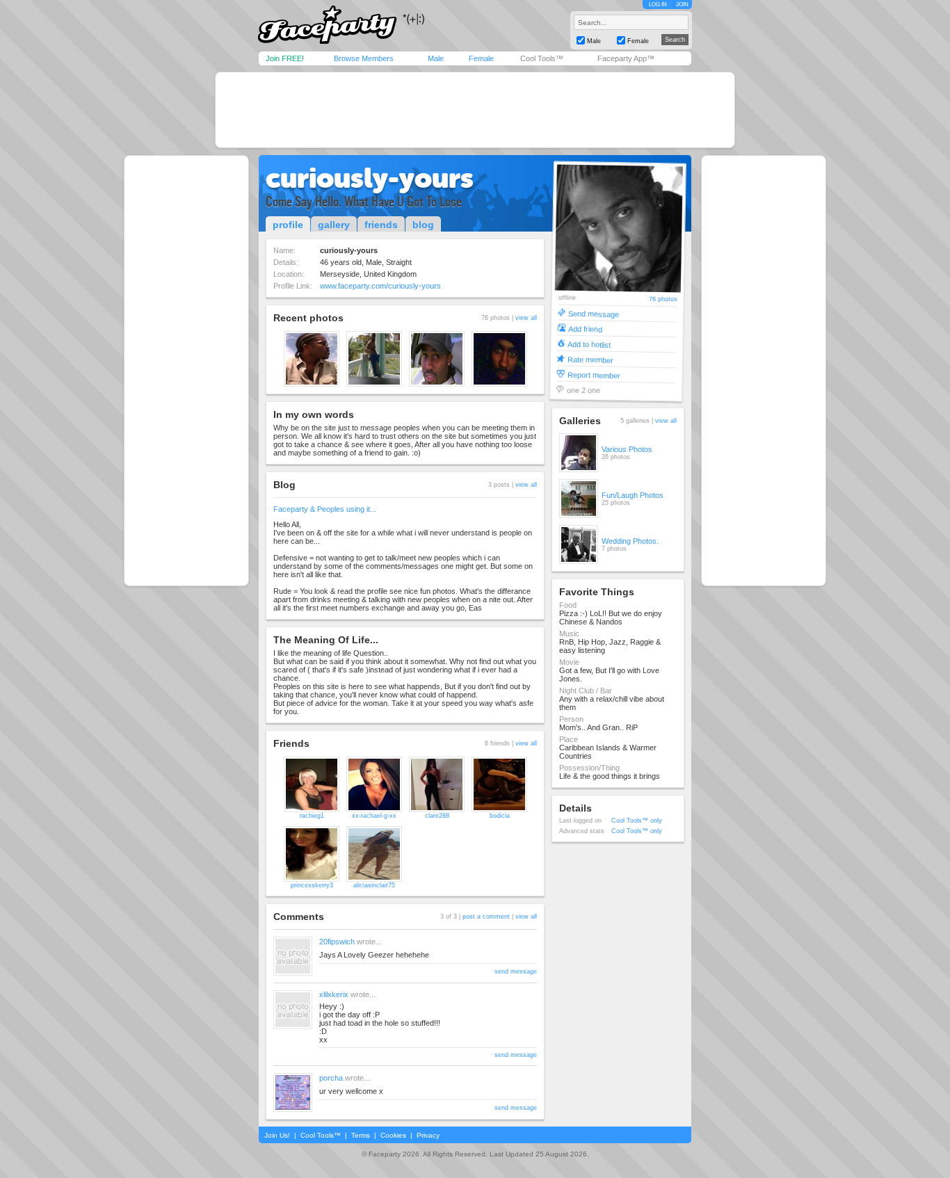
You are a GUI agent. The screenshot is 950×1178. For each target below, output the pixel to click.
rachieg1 (312, 815)
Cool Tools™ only (636, 820)
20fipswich (337, 941)
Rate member (590, 359)
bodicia (500, 815)
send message (515, 971)
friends (381, 224)
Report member (593, 374)
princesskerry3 (312, 885)
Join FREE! (285, 58)
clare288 (437, 815)
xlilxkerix (333, 994)
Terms (360, 1135)
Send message (593, 313)
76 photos (662, 299)
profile (288, 224)
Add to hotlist (589, 343)
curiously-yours (370, 178)
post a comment (486, 916)
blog (423, 224)
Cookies (393, 1135)
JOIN (682, 4)
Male (436, 58)
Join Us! (277, 1135)
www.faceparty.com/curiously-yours (380, 286)
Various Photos (627, 449)
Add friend (585, 328)
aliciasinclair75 (374, 885)
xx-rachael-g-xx (374, 815)
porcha (331, 1078)
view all (526, 317)
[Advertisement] (475, 110)
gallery (334, 224)
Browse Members (364, 58)
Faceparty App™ (625, 58)
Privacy (428, 1135)
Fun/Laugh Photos (632, 495)
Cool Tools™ (541, 58)
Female (481, 58)
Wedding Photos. (630, 541)
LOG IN (658, 4)
